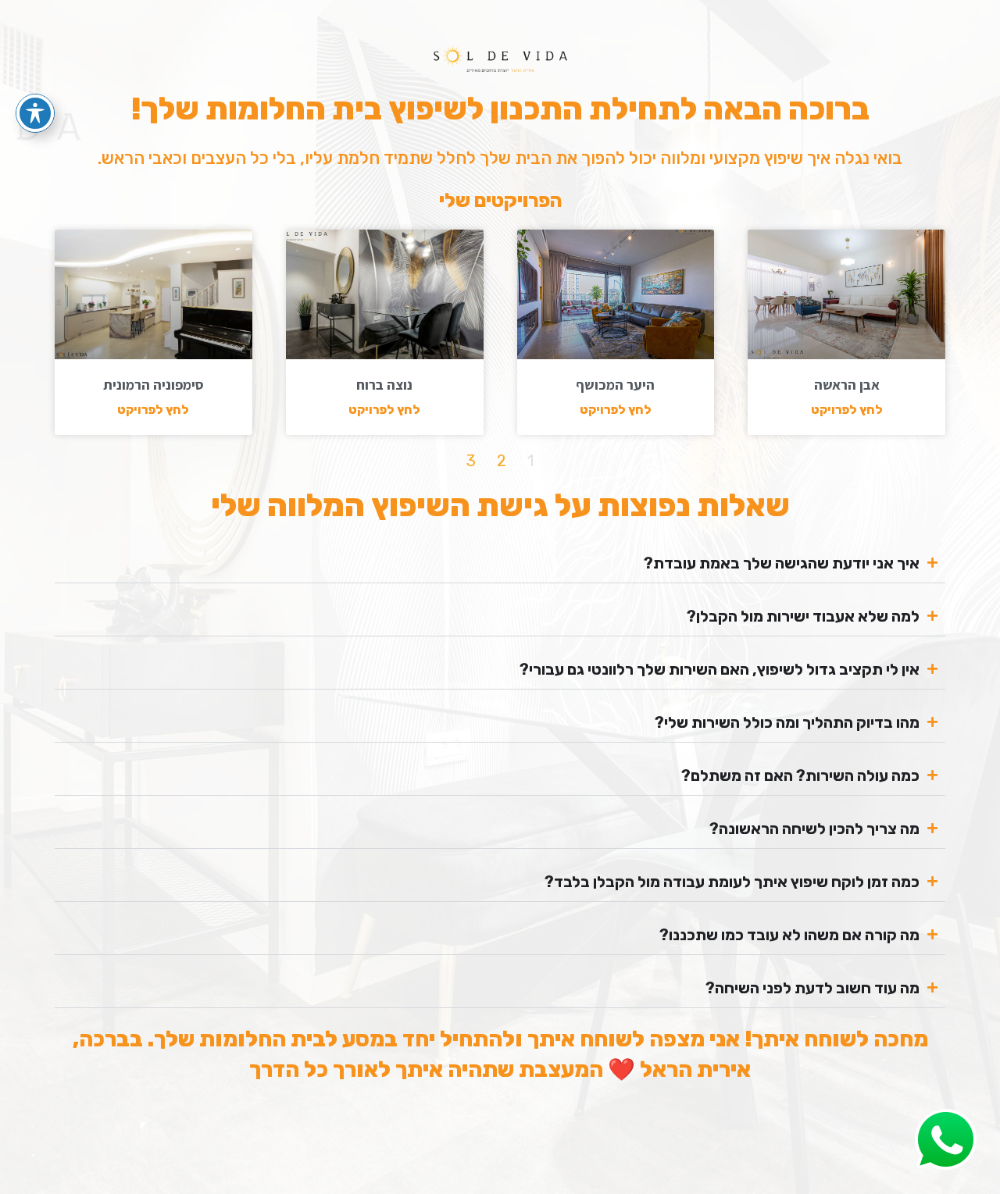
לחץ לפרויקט (847, 409)
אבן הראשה (847, 385)
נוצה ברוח (384, 385)
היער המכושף (615, 385)
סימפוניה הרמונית (153, 385)
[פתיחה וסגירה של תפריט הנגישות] (35, 113)
